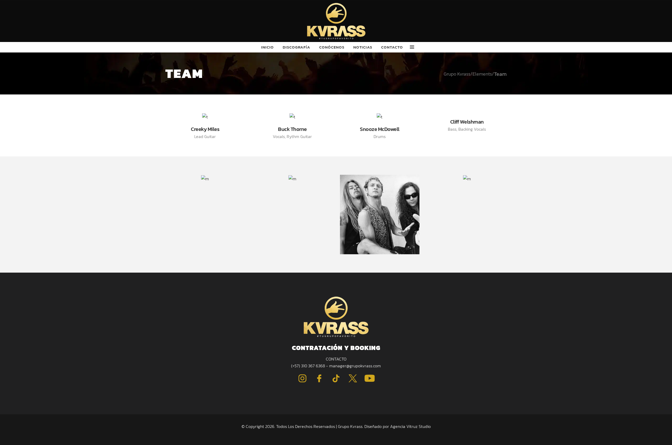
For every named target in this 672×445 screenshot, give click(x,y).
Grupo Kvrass (457, 74)
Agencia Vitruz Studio (410, 426)
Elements (482, 74)
